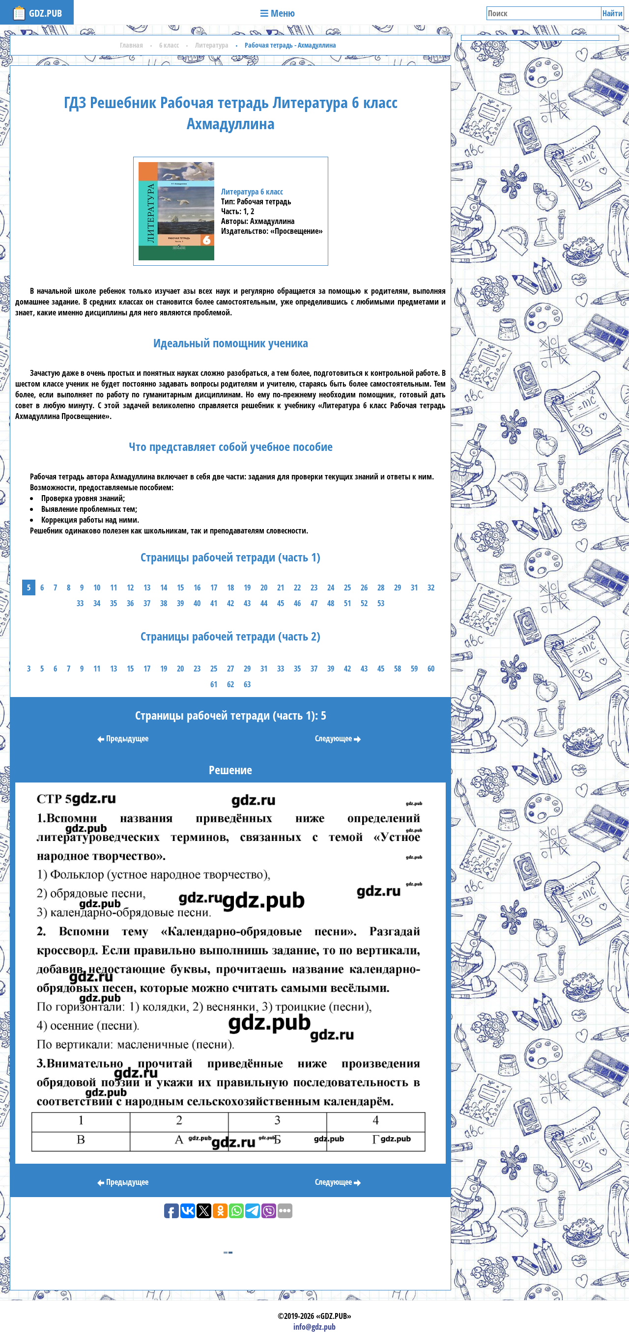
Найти (612, 13)
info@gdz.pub (314, 1326)
